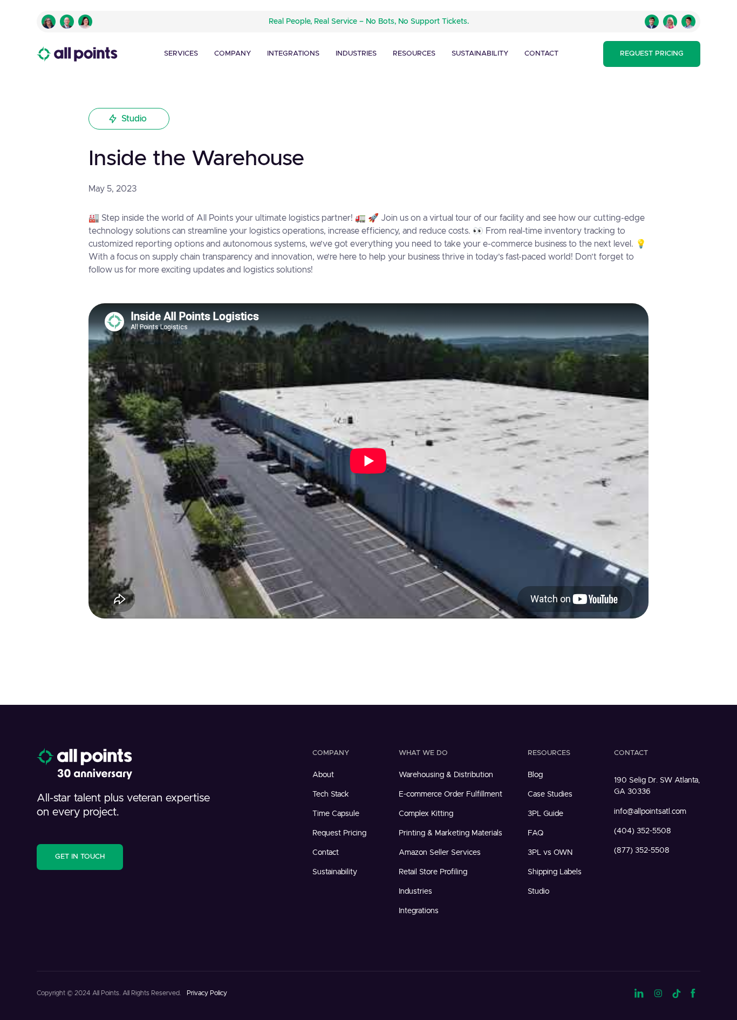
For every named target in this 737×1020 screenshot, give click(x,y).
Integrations (293, 53)
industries (356, 53)
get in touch (80, 856)
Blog (535, 775)
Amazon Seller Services (440, 852)
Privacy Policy (207, 993)
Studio (538, 891)
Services (181, 53)
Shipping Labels (555, 872)
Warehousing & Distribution (446, 775)
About (323, 775)
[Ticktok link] (676, 992)
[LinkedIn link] (639, 992)
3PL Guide (545, 814)
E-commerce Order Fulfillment (450, 794)
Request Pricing (339, 833)
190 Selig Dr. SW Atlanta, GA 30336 (657, 786)
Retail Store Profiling (433, 872)
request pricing (652, 53)
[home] (77, 54)
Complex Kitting (426, 814)
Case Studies (550, 794)
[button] (181, 54)
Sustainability (480, 53)
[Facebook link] (695, 992)
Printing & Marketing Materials (450, 833)
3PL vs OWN (550, 852)
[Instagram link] (658, 992)
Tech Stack (330, 794)
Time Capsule (335, 814)
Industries (415, 891)
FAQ (535, 833)
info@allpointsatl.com (650, 811)
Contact (541, 53)
